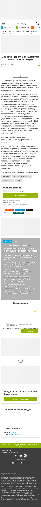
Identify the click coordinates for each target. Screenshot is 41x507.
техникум (7, 180)
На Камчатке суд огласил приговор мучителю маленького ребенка (18, 292)
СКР (18, 180)
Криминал (4, 67)
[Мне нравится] (36, 65)
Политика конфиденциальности (11, 498)
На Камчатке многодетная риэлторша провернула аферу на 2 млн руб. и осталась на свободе (19, 264)
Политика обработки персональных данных (23, 499)
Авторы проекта (20, 459)
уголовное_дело (22, 177)
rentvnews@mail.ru (15, 434)
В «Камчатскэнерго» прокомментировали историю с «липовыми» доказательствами (20, 248)
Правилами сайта (11, 325)
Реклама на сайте (6, 450)
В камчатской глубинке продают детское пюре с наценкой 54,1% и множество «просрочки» (17, 279)
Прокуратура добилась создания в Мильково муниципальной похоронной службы (20, 257)
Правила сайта (26, 498)
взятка (6, 177)
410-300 (13, 432)
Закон (15, 241)
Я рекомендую (21, 195)
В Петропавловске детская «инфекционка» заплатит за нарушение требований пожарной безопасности (20, 286)
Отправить (29, 331)
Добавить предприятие (20, 399)
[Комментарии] (39, 65)
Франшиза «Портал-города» (9, 452)
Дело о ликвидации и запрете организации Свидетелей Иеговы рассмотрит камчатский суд (17, 272)
